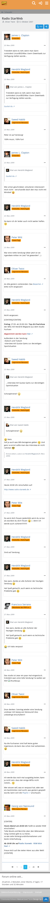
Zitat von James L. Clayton (21, 87)
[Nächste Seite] (38, 867)
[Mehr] (44, 45)
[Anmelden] (40, 3)
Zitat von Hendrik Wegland (21, 170)
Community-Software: (17, 899)
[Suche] (33, 3)
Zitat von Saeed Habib (19, 425)
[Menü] (46, 3)
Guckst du (8, 106)
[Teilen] (46, 27)
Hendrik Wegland (31, 454)
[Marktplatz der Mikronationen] (4, 3)
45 (33, 867)
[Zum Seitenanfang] (46, 899)
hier (29, 334)
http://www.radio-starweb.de (16, 489)
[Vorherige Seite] (12, 867)
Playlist (25, 793)
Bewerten (37, 284)
